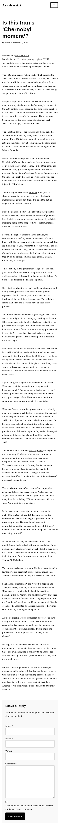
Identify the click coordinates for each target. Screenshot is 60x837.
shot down (12, 62)
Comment (11, 763)
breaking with (36, 450)
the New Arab (22, 55)
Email (9, 738)
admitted (33, 192)
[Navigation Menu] (54, 5)
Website (9, 750)
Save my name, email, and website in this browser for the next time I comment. (29, 807)
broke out (28, 291)
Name (9, 725)
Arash (7, 42)
